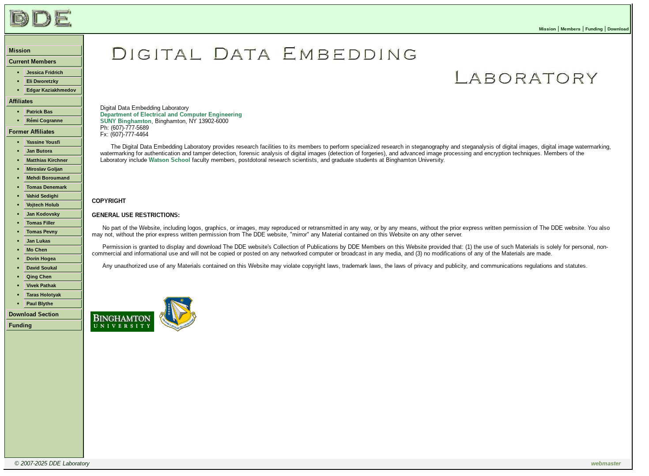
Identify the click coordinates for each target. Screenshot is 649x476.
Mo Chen (36, 249)
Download (618, 28)
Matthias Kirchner (47, 160)
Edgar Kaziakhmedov (51, 90)
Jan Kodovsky (43, 214)
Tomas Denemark (46, 187)
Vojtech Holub (42, 204)
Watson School (169, 160)
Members (571, 28)
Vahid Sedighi (42, 196)
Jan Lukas (38, 241)
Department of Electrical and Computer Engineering (171, 114)
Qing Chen (39, 276)
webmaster (606, 463)
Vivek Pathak (41, 285)
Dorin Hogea (41, 258)
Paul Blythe (39, 303)
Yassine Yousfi (43, 142)
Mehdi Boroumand (48, 177)
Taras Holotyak (43, 294)
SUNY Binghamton (125, 121)
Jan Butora (39, 151)
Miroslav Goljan (44, 169)
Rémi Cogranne (44, 120)
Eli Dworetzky (42, 81)
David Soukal (41, 267)
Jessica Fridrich (44, 72)
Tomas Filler (40, 222)
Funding (594, 28)
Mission (547, 28)
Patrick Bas (39, 111)
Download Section (34, 314)
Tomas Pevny (41, 231)
